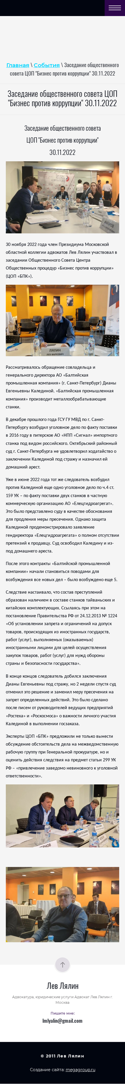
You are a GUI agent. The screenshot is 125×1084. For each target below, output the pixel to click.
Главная (17, 65)
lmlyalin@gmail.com (62, 1021)
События (47, 65)
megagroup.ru (80, 1069)
